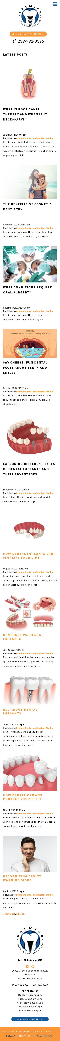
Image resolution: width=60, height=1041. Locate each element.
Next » (22, 913)
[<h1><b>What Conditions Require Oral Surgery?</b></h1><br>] (30, 261)
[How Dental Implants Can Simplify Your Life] (30, 528)
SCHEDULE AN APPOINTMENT (28, 34)
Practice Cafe (45, 1036)
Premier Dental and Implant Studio (34, 138)
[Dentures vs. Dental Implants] (30, 610)
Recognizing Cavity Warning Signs (22, 878)
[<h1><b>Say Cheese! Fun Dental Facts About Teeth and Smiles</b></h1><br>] (30, 341)
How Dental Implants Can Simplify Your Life (28, 555)
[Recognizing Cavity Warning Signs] (30, 851)
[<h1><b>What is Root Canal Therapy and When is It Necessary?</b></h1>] (30, 82)
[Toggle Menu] (55, 4)
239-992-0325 (30, 41)
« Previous (8, 913)
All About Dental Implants (20, 711)
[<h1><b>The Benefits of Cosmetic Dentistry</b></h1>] (30, 179)
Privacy (11, 1036)
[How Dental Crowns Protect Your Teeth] (30, 770)
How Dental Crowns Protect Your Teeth (23, 797)
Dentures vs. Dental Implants (23, 637)
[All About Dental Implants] (30, 688)
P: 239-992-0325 (21, 984)
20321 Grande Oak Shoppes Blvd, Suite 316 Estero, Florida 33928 (30, 974)
